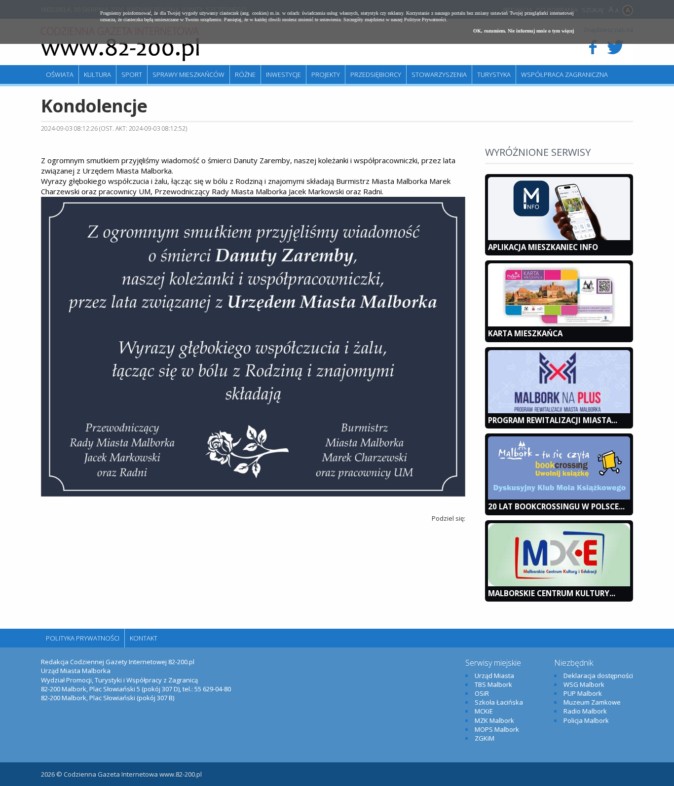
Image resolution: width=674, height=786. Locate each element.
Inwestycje (283, 74)
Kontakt (143, 638)
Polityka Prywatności (82, 638)
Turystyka (494, 74)
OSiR (482, 693)
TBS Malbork (493, 684)
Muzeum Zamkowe (592, 702)
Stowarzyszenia (439, 74)
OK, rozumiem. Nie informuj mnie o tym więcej (523, 31)
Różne (245, 74)
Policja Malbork (586, 720)
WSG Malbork (583, 684)
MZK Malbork (494, 720)
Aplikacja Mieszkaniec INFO (543, 247)
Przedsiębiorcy (375, 74)
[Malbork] (120, 44)
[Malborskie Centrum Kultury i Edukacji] (559, 583)
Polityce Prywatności (425, 19)
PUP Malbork (582, 693)
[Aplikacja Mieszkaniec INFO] (559, 237)
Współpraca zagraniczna (564, 74)
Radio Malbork (585, 711)
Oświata (60, 74)
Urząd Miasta (494, 675)
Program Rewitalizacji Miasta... (552, 420)
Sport (131, 74)
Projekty (325, 74)
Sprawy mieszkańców (188, 74)
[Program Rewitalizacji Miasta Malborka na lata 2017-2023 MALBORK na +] (559, 410)
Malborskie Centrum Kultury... (551, 593)
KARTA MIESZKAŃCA (525, 333)
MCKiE (484, 711)
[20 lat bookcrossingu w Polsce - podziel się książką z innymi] (559, 497)
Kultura (97, 74)
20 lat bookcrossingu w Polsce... (556, 506)
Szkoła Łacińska (499, 702)
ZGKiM (484, 738)
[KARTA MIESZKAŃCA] (559, 324)
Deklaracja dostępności (598, 675)
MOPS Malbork (497, 729)
